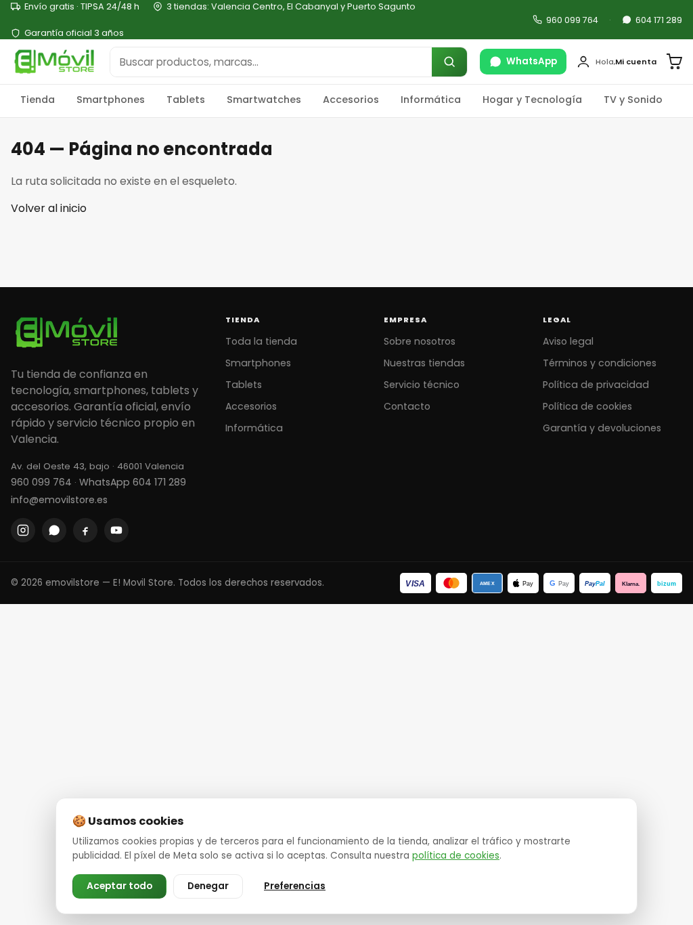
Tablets (185, 99)
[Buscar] (449, 62)
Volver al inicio (49, 208)
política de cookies (455, 855)
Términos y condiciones (599, 363)
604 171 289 (658, 20)
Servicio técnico (422, 384)
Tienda (37, 99)
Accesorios (351, 99)
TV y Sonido (633, 99)
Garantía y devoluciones (602, 428)
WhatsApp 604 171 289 (132, 482)
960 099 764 (572, 20)
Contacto (407, 406)
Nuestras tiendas (424, 363)
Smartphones (110, 99)
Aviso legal (568, 341)
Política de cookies (587, 406)
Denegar (208, 886)
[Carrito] (674, 61)
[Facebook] (85, 530)
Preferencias (295, 886)
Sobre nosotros (419, 341)
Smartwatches (264, 99)
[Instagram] (23, 530)
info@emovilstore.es (59, 500)
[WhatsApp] (54, 530)
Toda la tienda (261, 341)
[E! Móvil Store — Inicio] (54, 61)
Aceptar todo (119, 886)
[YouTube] (116, 530)
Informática (431, 99)
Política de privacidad (596, 384)
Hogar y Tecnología (532, 99)
